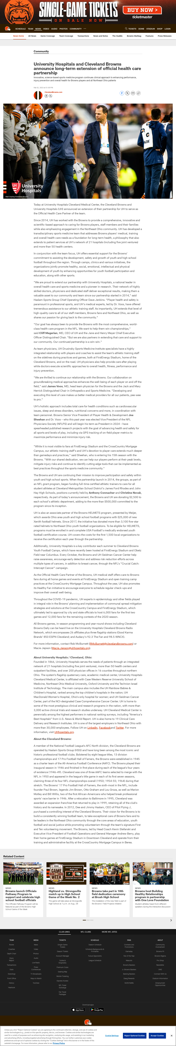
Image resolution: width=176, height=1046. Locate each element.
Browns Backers (129, 965)
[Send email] (133, 94)
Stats (11, 969)
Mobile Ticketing (63, 976)
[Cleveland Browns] (88, 1022)
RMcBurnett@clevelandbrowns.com (111, 643)
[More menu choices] (85, 28)
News (36, 945)
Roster (11, 945)
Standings (11, 974)
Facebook (105, 727)
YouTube (36, 983)
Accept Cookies (157, 1035)
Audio (36, 958)
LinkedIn (92, 727)
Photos (36, 953)
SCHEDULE (95, 940)
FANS (129, 940)
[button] (84, 920)
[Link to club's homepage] (7, 28)
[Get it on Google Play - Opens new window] (97, 1011)
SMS (160, 969)
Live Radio (36, 963)
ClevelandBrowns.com (53, 92)
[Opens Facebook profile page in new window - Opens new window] (46, 96)
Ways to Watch (36, 978)
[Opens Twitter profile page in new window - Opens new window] (50, 96)
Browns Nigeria (160, 956)
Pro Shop (160, 960)
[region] (88, 1036)
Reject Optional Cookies (134, 1035)
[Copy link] (138, 93)
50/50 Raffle (129, 983)
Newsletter (160, 965)
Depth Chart (11, 953)
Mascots (129, 960)
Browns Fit (160, 951)
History (11, 983)
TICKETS (62, 940)
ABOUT (160, 940)
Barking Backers (129, 974)
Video (36, 949)
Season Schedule (95, 945)
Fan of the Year (129, 956)
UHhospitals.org (64, 732)
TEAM (11, 940)
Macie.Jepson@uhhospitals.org (71, 648)
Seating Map (62, 972)
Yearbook (11, 987)
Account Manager (62, 956)
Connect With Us (160, 974)
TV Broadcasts (36, 974)
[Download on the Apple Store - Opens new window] (78, 1010)
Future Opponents (95, 956)
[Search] (126, 28)
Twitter (120, 727)
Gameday (129, 951)
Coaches (11, 949)
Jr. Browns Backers (129, 969)
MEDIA (36, 940)
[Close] (172, 1036)
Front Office (11, 978)
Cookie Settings (112, 1035)
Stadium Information (160, 978)
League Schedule (95, 960)
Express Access (62, 981)
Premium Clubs (62, 967)
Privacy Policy (59, 1043)
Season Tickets (62, 951)
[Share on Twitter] (127, 94)
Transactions (11, 965)
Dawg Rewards (129, 978)
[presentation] (171, 920)
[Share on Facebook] (122, 94)
